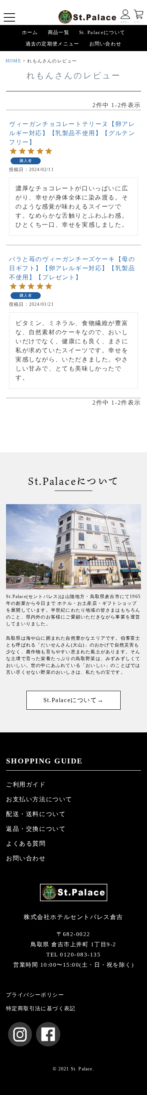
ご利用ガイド (26, 784)
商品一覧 (58, 32)
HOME (13, 61)
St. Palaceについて (102, 32)
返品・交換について (36, 829)
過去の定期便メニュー (53, 44)
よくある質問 (26, 843)
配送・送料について (36, 814)
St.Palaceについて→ (73, 700)
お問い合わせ (105, 44)
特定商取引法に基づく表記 (41, 1008)
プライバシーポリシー (35, 995)
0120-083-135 (80, 955)
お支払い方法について (39, 799)
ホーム (30, 32)
